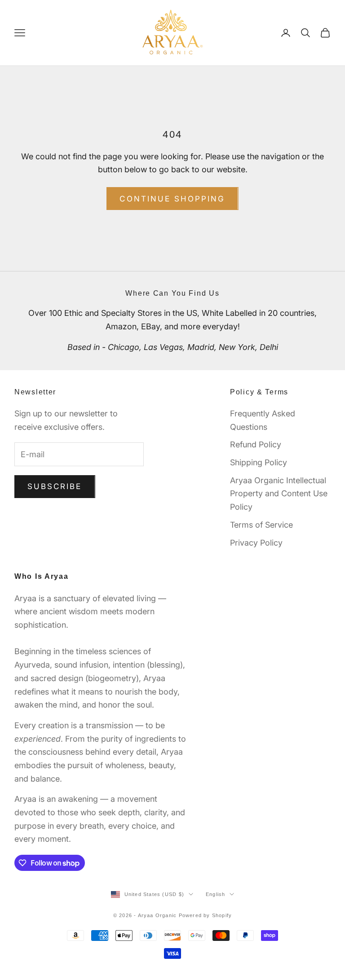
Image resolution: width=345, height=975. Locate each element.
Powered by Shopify (205, 915)
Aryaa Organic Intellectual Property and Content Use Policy (278, 494)
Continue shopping (172, 198)
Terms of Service (261, 524)
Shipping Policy (258, 462)
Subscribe (54, 486)
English (215, 894)
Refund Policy (255, 444)
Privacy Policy (256, 542)
